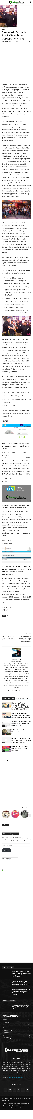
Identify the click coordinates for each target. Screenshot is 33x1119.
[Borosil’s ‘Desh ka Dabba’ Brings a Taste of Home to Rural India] (6, 749)
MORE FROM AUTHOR (22, 698)
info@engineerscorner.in (16, 1078)
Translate (15, 860)
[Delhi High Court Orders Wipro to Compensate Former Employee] (6, 732)
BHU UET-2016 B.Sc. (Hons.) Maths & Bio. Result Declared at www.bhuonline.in (25, 638)
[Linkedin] (19, 79)
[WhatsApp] (15, 79)
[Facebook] (3, 79)
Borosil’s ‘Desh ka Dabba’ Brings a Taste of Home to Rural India (20, 748)
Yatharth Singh (7, 41)
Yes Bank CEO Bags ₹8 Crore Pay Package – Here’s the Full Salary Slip (21, 723)
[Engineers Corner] (16, 1049)
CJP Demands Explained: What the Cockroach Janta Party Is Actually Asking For (20, 715)
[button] (3, 2)
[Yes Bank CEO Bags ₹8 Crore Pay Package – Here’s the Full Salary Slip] (6, 724)
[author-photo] (16, 656)
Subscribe (7, 850)
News (7, 27)
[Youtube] (27, 1090)
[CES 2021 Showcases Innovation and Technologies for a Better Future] (16, 493)
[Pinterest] (11, 79)
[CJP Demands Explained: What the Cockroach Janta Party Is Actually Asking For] (6, 715)
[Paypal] (18, 1090)
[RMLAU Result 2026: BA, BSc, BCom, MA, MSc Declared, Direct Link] (6, 1007)
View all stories (26, 808)
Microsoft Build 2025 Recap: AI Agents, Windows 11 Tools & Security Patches (21, 740)
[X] (7, 79)
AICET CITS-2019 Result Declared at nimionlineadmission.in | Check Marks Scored (15, 446)
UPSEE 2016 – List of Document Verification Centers (8, 638)
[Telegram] (24, 79)
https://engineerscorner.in (16, 661)
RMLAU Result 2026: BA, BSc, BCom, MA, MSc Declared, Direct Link (21, 1006)
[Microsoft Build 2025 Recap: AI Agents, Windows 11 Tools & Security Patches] (6, 740)
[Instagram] (12, 690)
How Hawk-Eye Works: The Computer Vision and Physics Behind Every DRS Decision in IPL (21, 982)
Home (3, 27)
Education (4, 707)
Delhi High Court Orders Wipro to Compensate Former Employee (19, 732)
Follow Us (5, 825)
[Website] (23, 690)
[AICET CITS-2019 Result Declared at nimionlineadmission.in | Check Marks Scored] (16, 432)
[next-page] (6, 755)
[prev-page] (3, 755)
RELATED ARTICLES (8, 698)
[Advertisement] (16, 60)
